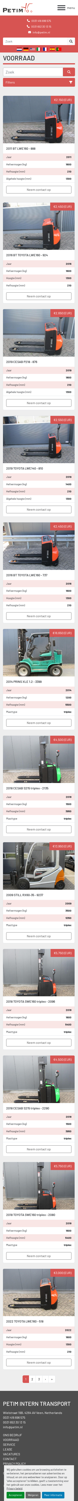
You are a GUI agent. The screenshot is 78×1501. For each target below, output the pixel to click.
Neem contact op (39, 189)
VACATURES (11, 1454)
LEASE (7, 1449)
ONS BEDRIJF (12, 1435)
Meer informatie (53, 1495)
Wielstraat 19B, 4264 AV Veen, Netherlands (32, 1413)
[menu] (61, 7)
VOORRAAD (11, 1440)
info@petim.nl (41, 32)
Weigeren (33, 1495)
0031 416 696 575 (41, 20)
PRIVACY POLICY (14, 1463)
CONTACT (10, 1459)
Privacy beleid (14, 1488)
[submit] (71, 41)
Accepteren (15, 1495)
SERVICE (9, 1444)
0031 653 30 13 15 (41, 26)
